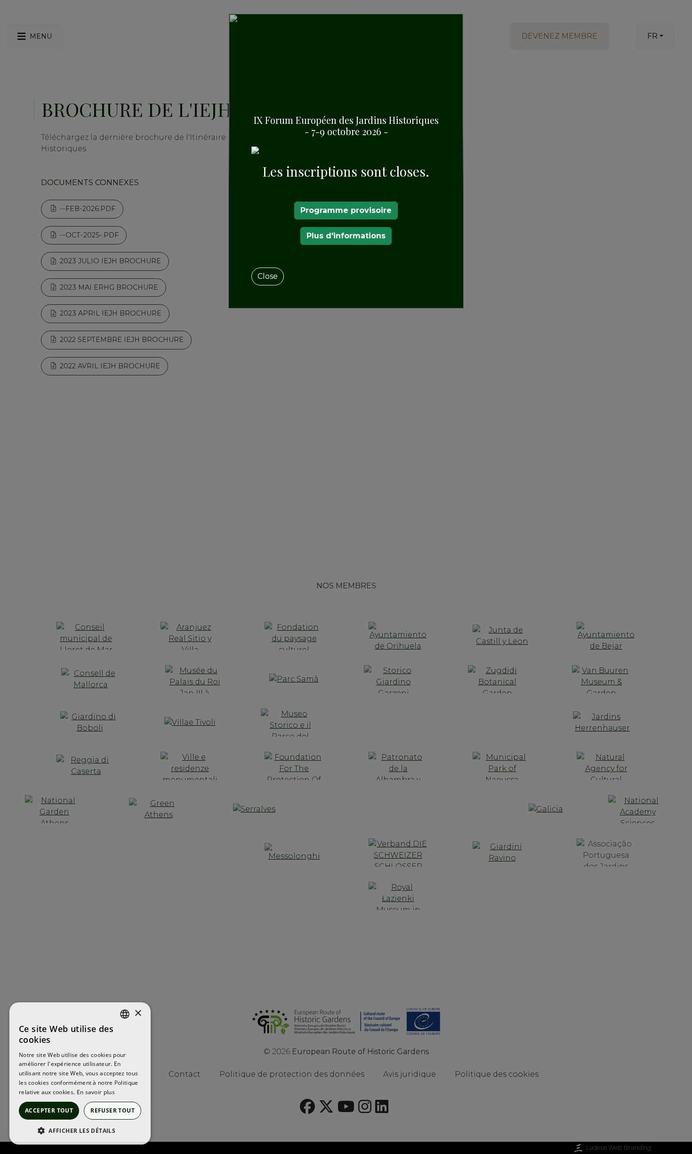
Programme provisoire (346, 210)
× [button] (137, 1013)
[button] (80, 1130)
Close (267, 276)
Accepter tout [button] (49, 1110)
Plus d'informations (346, 235)
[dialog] (80, 1073)
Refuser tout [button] (112, 1110)
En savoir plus (96, 1092)
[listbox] (124, 1014)
